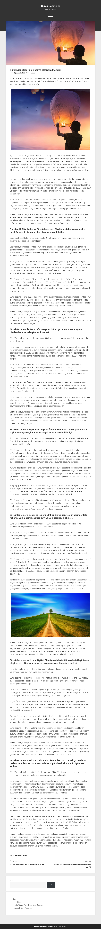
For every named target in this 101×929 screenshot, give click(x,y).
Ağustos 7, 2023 (19, 73)
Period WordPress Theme (43, 926)
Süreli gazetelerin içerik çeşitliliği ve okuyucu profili (72, 865)
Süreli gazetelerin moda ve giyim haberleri (27, 864)
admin (33, 73)
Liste (14, 899)
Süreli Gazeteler (50, 6)
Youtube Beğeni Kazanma (22, 908)
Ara (11, 880)
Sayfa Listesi (17, 902)
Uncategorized (21, 855)
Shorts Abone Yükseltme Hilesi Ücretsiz (27, 905)
